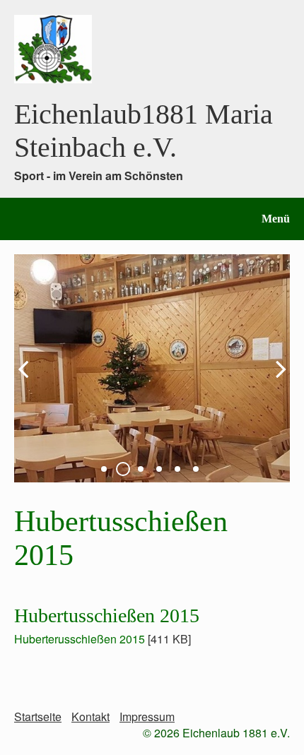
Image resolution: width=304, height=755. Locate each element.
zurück (28, 380)
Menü (276, 219)
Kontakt (90, 716)
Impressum (147, 716)
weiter (275, 380)
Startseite (38, 716)
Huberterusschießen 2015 (79, 639)
